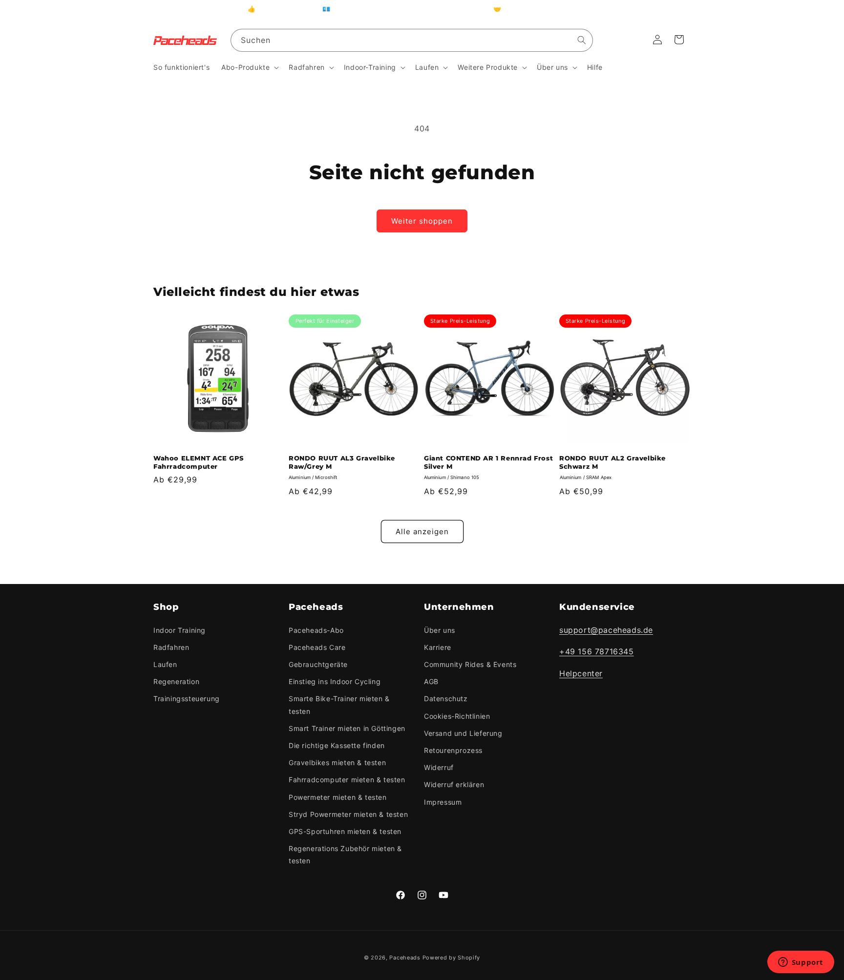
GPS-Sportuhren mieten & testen (345, 831)
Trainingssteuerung (186, 699)
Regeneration (176, 681)
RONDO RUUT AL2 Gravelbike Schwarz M (612, 462)
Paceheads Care (317, 647)
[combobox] (411, 40)
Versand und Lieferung (463, 733)
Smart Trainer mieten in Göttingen (347, 728)
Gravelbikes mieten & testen (337, 762)
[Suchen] (581, 40)
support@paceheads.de (606, 630)
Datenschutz (446, 699)
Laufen (165, 664)
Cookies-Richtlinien (457, 716)
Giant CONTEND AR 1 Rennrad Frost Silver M (488, 462)
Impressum (443, 802)
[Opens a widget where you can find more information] (800, 963)
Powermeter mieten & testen (338, 797)
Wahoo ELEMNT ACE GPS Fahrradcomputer (198, 462)
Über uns (439, 630)
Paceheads (404, 957)
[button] (249, 67)
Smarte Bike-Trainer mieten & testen (339, 705)
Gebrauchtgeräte (318, 664)
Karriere (437, 647)
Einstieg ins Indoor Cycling (334, 681)
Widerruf (439, 767)
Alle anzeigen (422, 531)
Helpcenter (581, 673)
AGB (431, 681)
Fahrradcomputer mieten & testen (347, 779)
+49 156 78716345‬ (596, 652)
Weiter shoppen (422, 221)
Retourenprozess (453, 750)
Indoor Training (179, 630)
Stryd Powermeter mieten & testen (348, 814)
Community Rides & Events (470, 664)
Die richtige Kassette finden (337, 745)
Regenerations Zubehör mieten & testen (345, 854)
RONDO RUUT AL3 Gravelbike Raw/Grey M (342, 462)
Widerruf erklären (454, 784)
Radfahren (171, 647)
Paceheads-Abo (316, 630)
